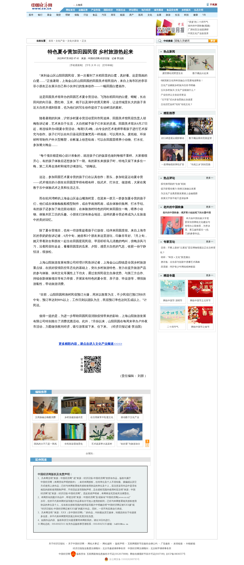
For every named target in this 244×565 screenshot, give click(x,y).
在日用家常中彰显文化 (101, 417)
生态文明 (198, 10)
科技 (186, 15)
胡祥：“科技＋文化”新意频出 (175, 257)
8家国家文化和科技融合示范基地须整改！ (182, 80)
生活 (177, 15)
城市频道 (158, 10)
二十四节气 (172, 327)
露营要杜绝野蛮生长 (172, 73)
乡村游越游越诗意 (73, 417)
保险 (77, 15)
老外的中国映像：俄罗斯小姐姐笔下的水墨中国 (187, 212)
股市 (31, 15)
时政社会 (120, 10)
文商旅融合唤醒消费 (45, 417)
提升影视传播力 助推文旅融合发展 (178, 188)
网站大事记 (93, 543)
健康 (195, 15)
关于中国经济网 (76, 543)
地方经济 (146, 10)
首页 (51, 40)
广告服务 (165, 543)
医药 (140, 15)
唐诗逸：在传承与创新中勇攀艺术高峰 (180, 262)
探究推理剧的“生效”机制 (173, 184)
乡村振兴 (186, 10)
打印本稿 (107, 65)
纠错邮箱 (190, 543)
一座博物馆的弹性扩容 (172, 164)
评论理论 (133, 10)
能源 (122, 15)
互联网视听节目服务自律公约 (142, 543)
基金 (49, 15)
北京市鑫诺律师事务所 (114, 548)
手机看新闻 (76, 65)
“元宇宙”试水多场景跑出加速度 (177, 99)
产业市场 (95, 10)
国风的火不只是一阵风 (45, 443)
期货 (58, 15)
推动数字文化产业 (130, 417)
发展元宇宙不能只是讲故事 (174, 198)
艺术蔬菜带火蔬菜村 (102, 443)
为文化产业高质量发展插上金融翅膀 (179, 193)
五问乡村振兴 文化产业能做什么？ (178, 90)
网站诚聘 (107, 543)
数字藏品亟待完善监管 (200, 138)
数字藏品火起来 (201, 73)
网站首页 (70, 10)
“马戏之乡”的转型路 (200, 164)
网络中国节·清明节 (172, 300)
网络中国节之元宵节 (200, 300)
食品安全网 (172, 10)
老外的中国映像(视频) (199, 25)
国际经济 (108, 10)
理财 (67, 15)
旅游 (168, 15)
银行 (40, 15)
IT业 (86, 15)
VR (204, 15)
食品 (95, 15)
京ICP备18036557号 (175, 554)
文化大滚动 (73, 40)
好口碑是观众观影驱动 (172, 138)
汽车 (104, 15)
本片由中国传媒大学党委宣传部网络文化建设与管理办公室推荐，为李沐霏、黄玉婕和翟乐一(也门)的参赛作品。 (197, 226)
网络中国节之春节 (200, 327)
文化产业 (60, 40)
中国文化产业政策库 (198, 33)
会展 (159, 15)
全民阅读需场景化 (73, 443)
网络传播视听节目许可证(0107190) (147, 554)
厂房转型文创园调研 (198, 29)
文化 (150, 15)
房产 (131, 15)
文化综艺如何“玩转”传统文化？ (177, 104)
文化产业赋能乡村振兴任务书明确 (178, 85)
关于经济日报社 (57, 543)
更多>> (209, 178)
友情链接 (178, 543)
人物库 (79, 5)
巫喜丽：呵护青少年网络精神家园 (178, 266)
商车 (113, 15)
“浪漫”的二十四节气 (198, 22)
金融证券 (83, 10)
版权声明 (119, 543)
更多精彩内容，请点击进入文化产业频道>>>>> (90, 343)
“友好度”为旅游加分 (130, 443)
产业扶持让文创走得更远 (173, 94)
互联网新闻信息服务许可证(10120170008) (107, 554)
